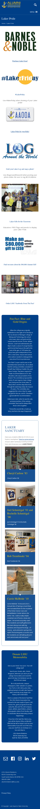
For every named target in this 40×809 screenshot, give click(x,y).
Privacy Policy (6, 793)
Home (3, 23)
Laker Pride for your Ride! (20, 131)
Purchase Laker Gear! (20, 61)
